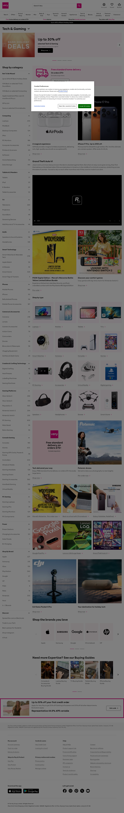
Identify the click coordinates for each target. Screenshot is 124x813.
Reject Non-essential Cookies (67, 106)
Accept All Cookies (84, 106)
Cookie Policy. (63, 91)
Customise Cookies (39, 106)
